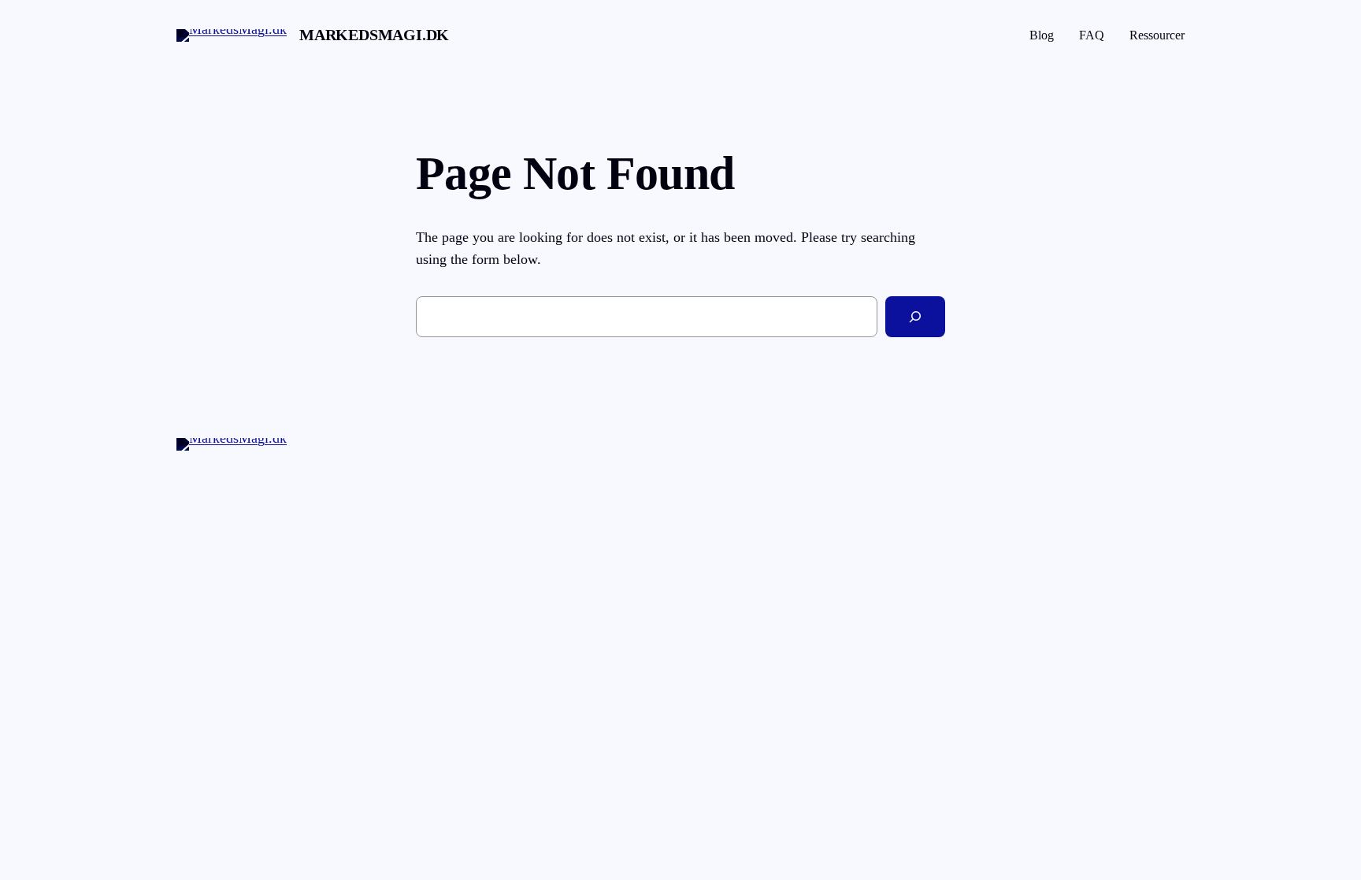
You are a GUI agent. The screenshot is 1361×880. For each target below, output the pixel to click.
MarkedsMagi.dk (374, 34)
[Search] (915, 316)
